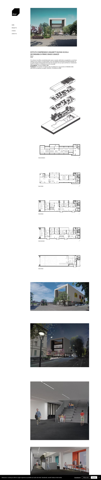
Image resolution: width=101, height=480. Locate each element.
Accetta (94, 477)
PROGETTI (14, 28)
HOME (13, 25)
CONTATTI (14, 33)
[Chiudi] (99, 477)
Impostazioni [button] (77, 477)
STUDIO (14, 30)
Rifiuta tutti (86, 477)
